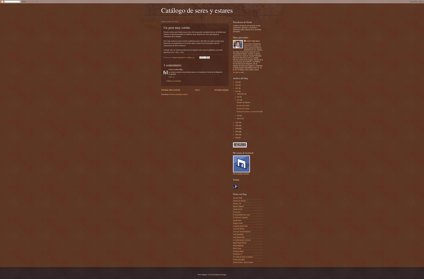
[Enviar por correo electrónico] (200, 57)
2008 (237, 128)
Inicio (197, 90)
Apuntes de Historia (239, 201)
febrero (239, 118)
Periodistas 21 (237, 254)
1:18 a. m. (171, 77)
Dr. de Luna (236, 212)
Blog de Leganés (238, 206)
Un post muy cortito (243, 105)
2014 (237, 82)
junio (238, 100)
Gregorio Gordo (238, 223)
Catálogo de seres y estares (197, 10)
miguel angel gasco (253, 41)
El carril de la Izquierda (240, 217)
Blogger (223, 274)
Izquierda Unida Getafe (240, 226)
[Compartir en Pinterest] (209, 57)
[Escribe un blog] (202, 57)
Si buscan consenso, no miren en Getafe (250, 111)
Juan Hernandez (238, 234)
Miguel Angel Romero (240, 243)
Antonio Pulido (237, 198)
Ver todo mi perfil (238, 72)
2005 (237, 138)
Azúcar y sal (237, 203)
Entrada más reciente (170, 90)
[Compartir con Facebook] (207, 57)
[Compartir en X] (204, 57)
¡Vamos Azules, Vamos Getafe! (243, 262)
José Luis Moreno (238, 229)
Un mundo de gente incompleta (243, 257)
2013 (237, 85)
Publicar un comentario (173, 81)
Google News (237, 220)
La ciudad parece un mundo (242, 240)
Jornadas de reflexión (243, 102)
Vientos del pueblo (239, 259)
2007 (237, 132)
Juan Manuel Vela (238, 237)
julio (238, 97)
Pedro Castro (237, 248)
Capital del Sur (237, 209)
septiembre (240, 94)
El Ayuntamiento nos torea (241, 215)
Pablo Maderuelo (238, 245)
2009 (237, 125)
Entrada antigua (222, 90)
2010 (237, 122)
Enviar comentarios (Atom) (179, 94)
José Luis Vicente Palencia (241, 231)
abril (238, 115)
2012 (237, 88)
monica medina (173, 69)
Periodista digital (238, 251)
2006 (237, 134)
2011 (237, 91)
